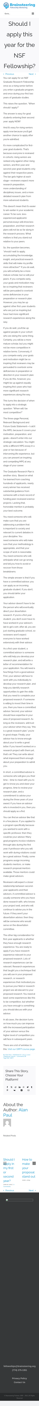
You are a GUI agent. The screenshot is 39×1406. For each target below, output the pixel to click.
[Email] (28, 1090)
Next (31, 74)
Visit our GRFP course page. (21, 1049)
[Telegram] (27, 1087)
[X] (11, 1087)
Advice (13, 1056)
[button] (4, 1163)
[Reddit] (15, 1087)
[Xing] (22, 1090)
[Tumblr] (32, 1087)
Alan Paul (8, 1055)
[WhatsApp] (23, 1087)
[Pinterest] (7, 1090)
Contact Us (19, 1382)
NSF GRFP (10, 1058)
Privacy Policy (19, 1378)
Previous (9, 74)
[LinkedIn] (20, 1087)
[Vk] (14, 1090)
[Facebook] (7, 1087)
